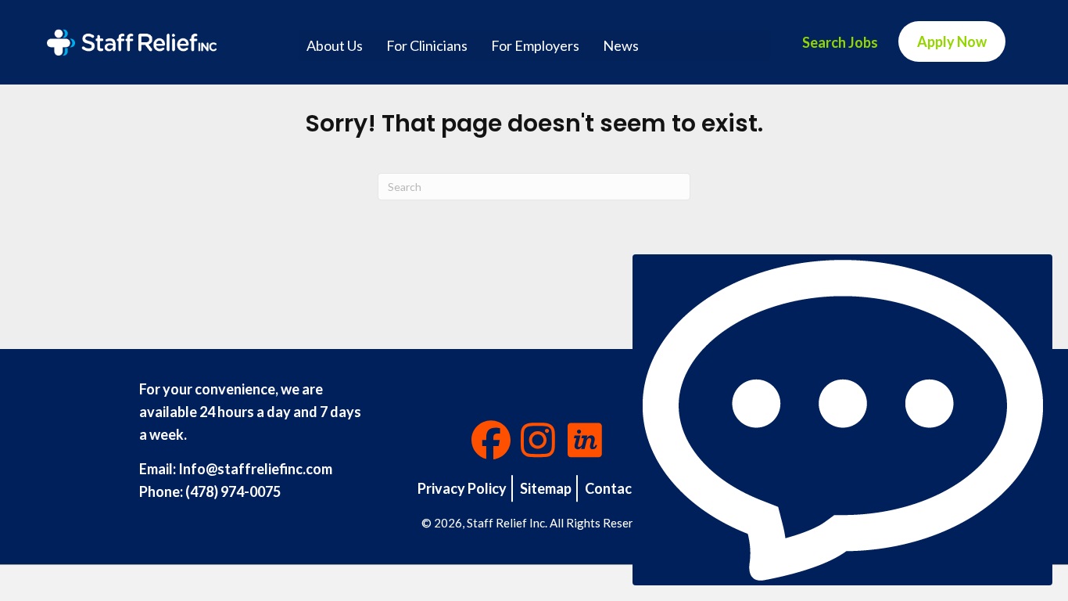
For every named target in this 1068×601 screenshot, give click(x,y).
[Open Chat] (842, 419)
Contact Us (621, 488)
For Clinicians (427, 45)
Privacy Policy (462, 488)
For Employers (535, 45)
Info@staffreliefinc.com (255, 468)
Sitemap (546, 488)
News (621, 45)
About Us (334, 45)
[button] (491, 439)
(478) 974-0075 (233, 491)
